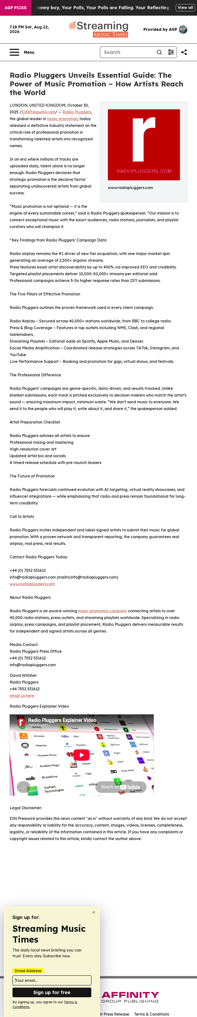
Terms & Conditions (151, 1014)
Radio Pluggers (76, 112)
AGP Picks (15, 7)
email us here (22, 695)
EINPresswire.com (38, 112)
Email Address (28, 970)
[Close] (94, 912)
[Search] (159, 52)
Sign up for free (51, 992)
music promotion (62, 118)
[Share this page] (184, 52)
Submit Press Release (109, 1014)
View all (185, 7)
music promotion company (102, 610)
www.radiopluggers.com (32, 583)
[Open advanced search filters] (171, 52)
